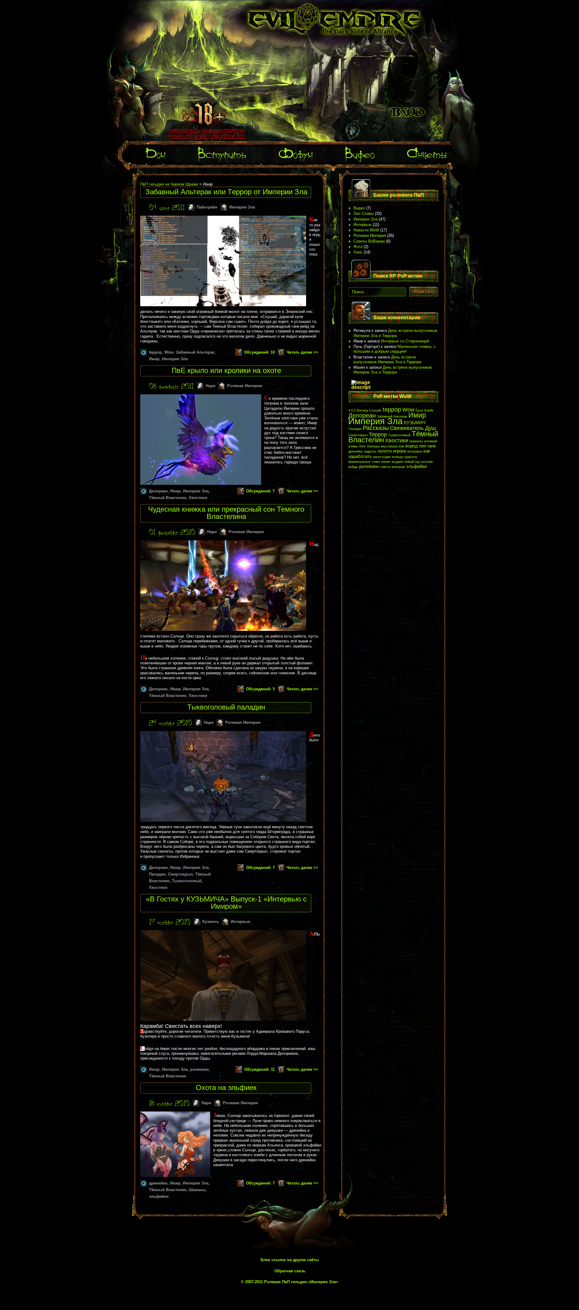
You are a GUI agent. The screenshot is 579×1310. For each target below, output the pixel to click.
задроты (370, 451)
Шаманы (197, 1190)
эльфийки (159, 1196)
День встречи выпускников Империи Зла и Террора (395, 333)
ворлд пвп (415, 446)
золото (385, 451)
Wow (168, 352)
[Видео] (360, 151)
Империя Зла (242, 207)
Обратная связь (289, 1271)
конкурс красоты (404, 457)
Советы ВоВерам (369, 241)
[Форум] (295, 151)
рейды (353, 467)
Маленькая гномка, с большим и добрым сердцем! (394, 349)
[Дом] (155, 151)
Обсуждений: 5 (260, 689)
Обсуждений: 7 (260, 491)
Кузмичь (210, 921)
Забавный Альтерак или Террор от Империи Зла (226, 192)
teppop (155, 352)
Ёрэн (419, 410)
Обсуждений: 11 (259, 1069)
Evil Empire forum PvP (407, 112)
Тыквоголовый (186, 881)
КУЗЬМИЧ (415, 422)
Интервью (240, 921)
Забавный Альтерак (195, 352)
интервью (414, 451)
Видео (359, 208)
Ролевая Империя (244, 385)
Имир (154, 359)
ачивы (353, 446)
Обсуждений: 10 (259, 352)
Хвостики (198, 497)
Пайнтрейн (207, 207)
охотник (427, 461)
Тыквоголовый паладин (226, 707)
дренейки (158, 1183)
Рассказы (376, 427)
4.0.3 (352, 410)
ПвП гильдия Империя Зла (334, 19)
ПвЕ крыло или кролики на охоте (226, 370)
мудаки (397, 461)
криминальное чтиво (364, 461)
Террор (378, 434)
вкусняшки (389, 446)
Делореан (158, 491)
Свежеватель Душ (413, 428)
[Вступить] (222, 151)
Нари (210, 385)
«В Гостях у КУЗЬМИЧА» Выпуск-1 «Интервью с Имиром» (226, 902)
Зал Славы (363, 213)
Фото (357, 246)
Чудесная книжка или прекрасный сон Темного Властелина (226, 512)
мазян (386, 461)
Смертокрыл (180, 874)
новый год (411, 461)
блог (362, 446)
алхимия (430, 441)
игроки (399, 451)
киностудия (382, 457)
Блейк (428, 410)
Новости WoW (366, 230)
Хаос (357, 252)
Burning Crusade (369, 410)
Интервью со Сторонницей (405, 341)
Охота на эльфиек (226, 1087)
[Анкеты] (427, 151)
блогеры (373, 446)
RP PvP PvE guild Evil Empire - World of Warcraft (408, 75)
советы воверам (392, 467)
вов (401, 446)
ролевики (199, 1069)
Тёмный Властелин (167, 497)
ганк (431, 446)
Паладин (157, 874)
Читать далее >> (302, 352)
